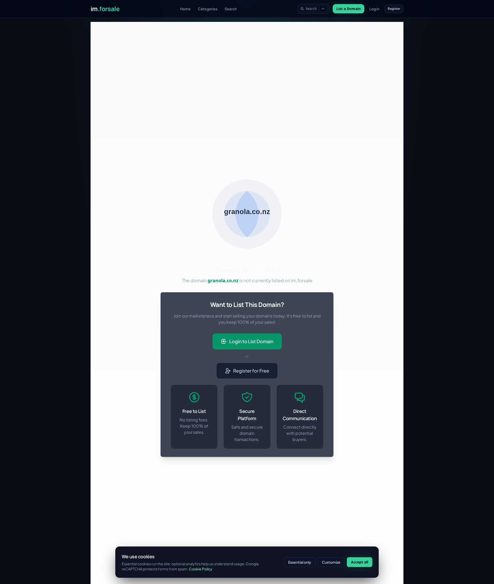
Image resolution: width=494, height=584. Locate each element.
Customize (331, 562)
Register (394, 9)
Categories (207, 8)
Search (231, 8)
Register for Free (251, 371)
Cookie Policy (200, 569)
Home (185, 8)
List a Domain (348, 8)
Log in (374, 8)
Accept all (359, 562)
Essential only (299, 562)
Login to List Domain (251, 341)
